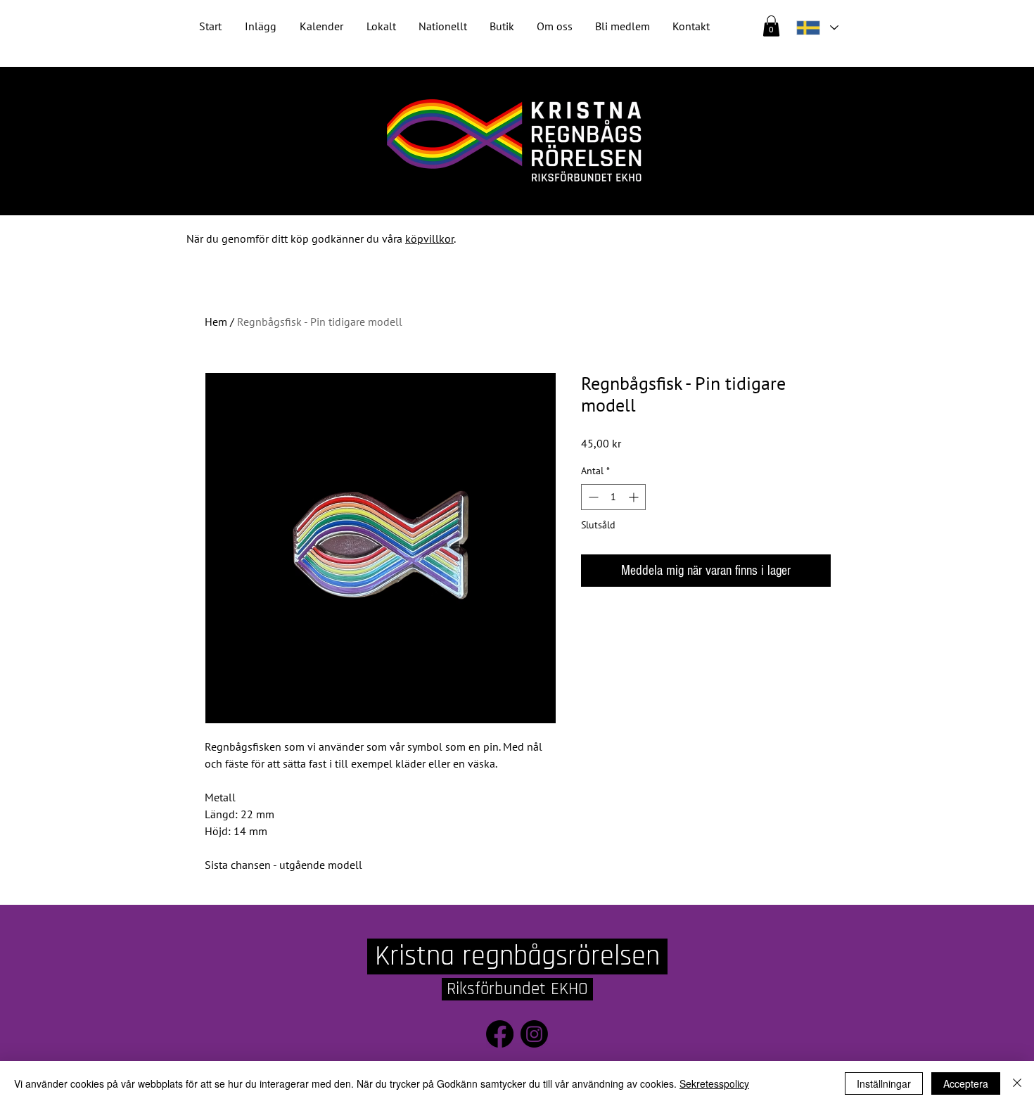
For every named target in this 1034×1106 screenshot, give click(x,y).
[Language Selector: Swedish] (816, 27)
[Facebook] (499, 1034)
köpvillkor (429, 238)
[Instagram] (534, 1034)
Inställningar (884, 1083)
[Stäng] (1017, 1083)
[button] (442, 26)
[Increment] (635, 497)
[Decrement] (592, 497)
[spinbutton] (613, 497)
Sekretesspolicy (714, 1083)
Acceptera (965, 1083)
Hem (216, 321)
